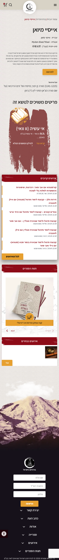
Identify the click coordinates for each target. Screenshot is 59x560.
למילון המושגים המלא (23, 143)
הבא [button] (13, 331)
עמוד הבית (52, 19)
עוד (7, 362)
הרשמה (29, 503)
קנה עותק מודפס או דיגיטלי (29, 322)
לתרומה (50, 72)
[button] (4, 534)
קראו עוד (40, 143)
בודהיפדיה (41, 19)
